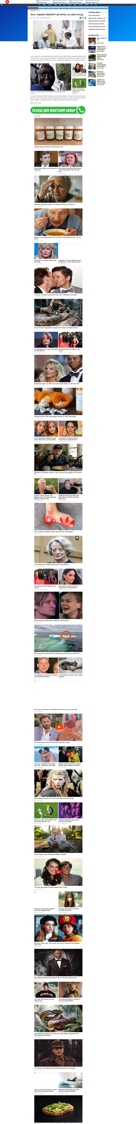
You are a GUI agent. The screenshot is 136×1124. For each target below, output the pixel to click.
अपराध (96, 4)
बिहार (64, 4)
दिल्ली (60, 4)
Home (32, 10)
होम (39, 4)
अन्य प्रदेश (80, 4)
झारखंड (75, 4)
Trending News (94, 12)
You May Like (93, 35)
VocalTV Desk (35, 18)
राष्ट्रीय (55, 4)
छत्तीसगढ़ (44, 4)
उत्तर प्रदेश (50, 4)
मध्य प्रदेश (69, 4)
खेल (91, 4)
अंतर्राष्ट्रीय (87, 4)
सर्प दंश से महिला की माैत (94, 15)
